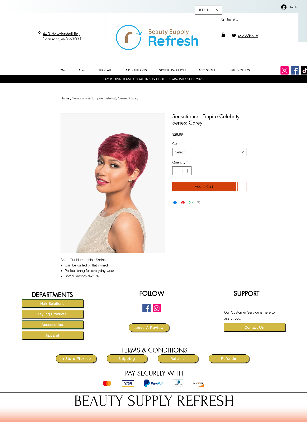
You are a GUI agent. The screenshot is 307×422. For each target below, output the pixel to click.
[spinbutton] (182, 171)
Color (177, 143)
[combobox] (209, 152)
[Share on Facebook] (175, 202)
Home (65, 98)
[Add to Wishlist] (242, 186)
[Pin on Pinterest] (182, 202)
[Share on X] (198, 202)
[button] (223, 34)
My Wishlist (248, 36)
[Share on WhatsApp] (190, 202)
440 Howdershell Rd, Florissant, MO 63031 (62, 36)
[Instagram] (284, 70)
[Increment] (188, 171)
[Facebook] (295, 70)
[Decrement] (176, 171)
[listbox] (208, 10)
